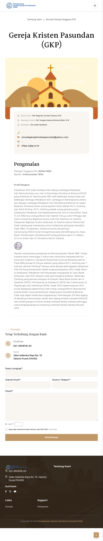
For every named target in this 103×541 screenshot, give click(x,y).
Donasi (9, 506)
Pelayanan (42, 506)
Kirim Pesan (51, 437)
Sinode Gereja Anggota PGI (61, 19)
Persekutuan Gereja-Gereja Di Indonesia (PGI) (60, 521)
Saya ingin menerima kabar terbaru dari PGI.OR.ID (28, 429)
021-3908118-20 (22, 346)
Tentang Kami (34, 19)
